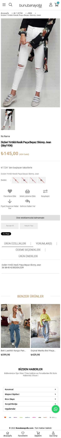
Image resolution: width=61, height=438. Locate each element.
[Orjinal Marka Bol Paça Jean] (45, 326)
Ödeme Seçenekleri (28, 249)
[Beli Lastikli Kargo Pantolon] (15, 326)
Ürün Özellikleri (15, 243)
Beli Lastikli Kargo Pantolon (13, 350)
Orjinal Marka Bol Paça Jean (43, 350)
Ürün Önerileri (28, 256)
